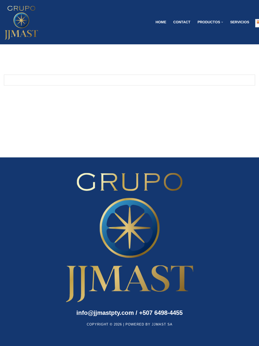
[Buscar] (249, 80)
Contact (181, 22)
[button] (222, 22)
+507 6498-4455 (129, 312)
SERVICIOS (239, 22)
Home (161, 22)
